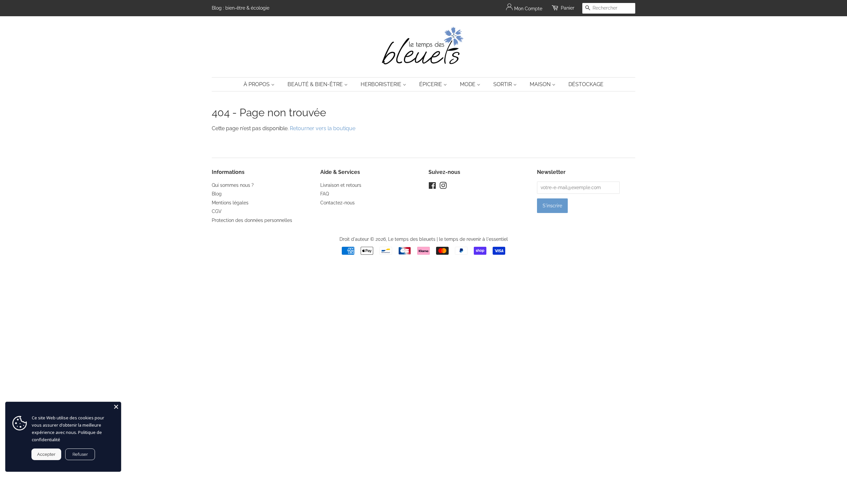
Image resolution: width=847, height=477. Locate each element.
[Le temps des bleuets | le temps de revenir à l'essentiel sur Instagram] (443, 186)
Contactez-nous (337, 202)
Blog (217, 193)
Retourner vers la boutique (322, 128)
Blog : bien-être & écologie (240, 8)
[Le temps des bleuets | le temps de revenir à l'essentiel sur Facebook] (432, 186)
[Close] (116, 406)
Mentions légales (230, 202)
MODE (468, 84)
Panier (567, 8)
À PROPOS (257, 84)
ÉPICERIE (431, 84)
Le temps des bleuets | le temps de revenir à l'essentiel (448, 239)
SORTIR (503, 84)
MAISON (541, 84)
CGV (217, 211)
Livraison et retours (340, 185)
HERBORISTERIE (382, 84)
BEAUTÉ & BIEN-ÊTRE (316, 84)
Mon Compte (527, 8)
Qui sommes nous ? (233, 185)
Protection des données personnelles (252, 220)
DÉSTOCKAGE (585, 84)
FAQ (324, 193)
